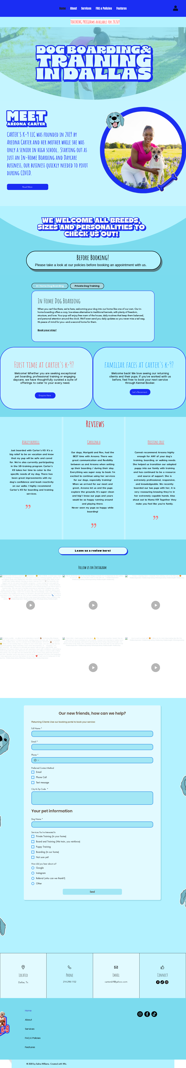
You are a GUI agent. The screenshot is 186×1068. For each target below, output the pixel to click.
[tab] (50, 286)
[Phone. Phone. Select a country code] (36, 760)
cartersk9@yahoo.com (116, 981)
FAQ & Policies (33, 1038)
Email (34, 741)
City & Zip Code (39, 789)
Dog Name (37, 819)
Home (28, 1010)
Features (30, 1047)
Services (29, 1029)
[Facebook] (158, 982)
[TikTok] (162, 982)
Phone (34, 755)
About (28, 1019)
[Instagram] (166, 982)
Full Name (36, 728)
